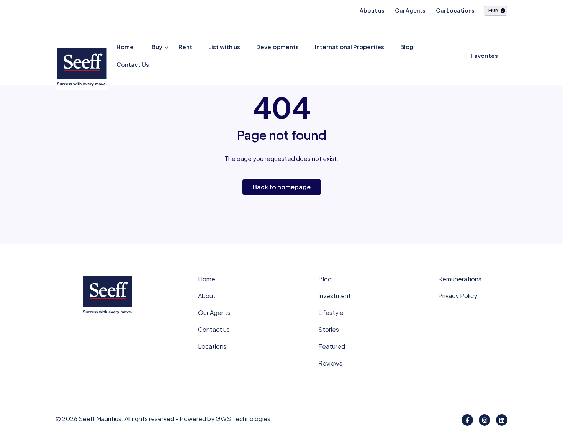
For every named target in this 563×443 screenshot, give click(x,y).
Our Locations (455, 10)
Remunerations (459, 279)
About (207, 296)
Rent (185, 46)
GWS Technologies (243, 419)
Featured (331, 346)
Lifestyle (331, 312)
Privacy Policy (457, 296)
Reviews (330, 363)
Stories (328, 329)
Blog (406, 46)
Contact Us (132, 64)
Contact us (214, 329)
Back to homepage (282, 187)
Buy (157, 46)
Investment (334, 296)
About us (372, 10)
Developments (277, 46)
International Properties (349, 46)
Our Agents (410, 10)
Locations (212, 346)
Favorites (484, 55)
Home (125, 46)
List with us (224, 46)
